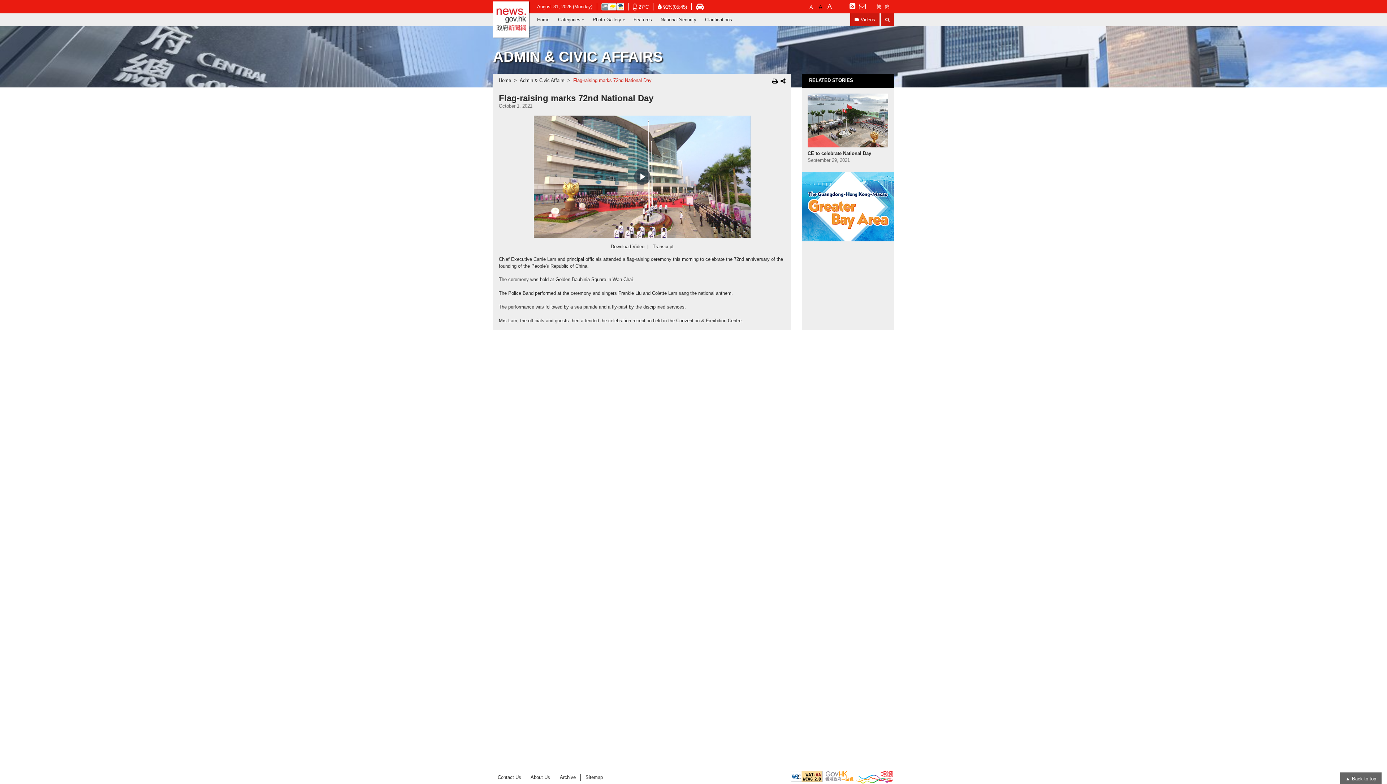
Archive (568, 777)
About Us (540, 777)
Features (643, 19)
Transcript (663, 246)
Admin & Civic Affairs (542, 80)
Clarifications (718, 19)
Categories (569, 19)
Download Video (627, 246)
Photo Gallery (607, 19)
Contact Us (509, 777)
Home (543, 19)
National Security (678, 19)
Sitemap (594, 777)
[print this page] (775, 81)
